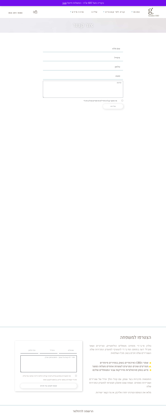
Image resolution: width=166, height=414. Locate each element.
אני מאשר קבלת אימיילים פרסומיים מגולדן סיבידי (100, 101)
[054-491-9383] (17, 13)
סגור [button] (64, 3)
